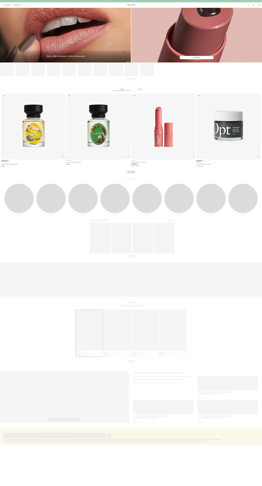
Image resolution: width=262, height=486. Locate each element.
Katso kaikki (131, 172)
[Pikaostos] (63, 155)
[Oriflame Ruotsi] (131, 5)
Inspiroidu (17, 5)
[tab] (122, 89)
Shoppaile (6, 5)
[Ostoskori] (258, 5)
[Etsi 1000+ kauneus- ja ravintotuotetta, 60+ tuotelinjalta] (249, 5)
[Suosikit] (63, 152)
